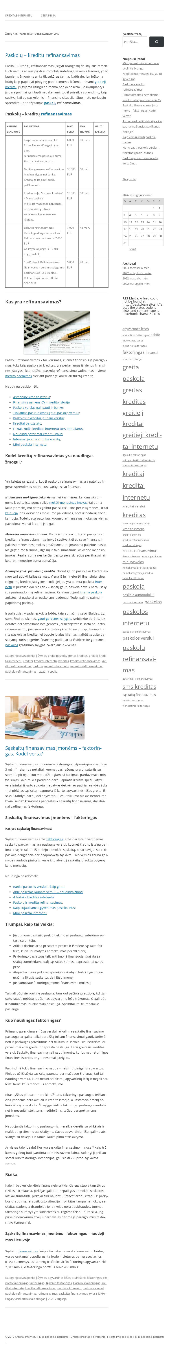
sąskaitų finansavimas (73, 1293)
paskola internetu (133, 602)
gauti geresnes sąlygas (54, 619)
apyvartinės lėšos (59, 1278)
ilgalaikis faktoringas (59, 1283)
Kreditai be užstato (27, 423)
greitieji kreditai (133, 418)
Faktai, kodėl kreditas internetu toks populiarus (48, 429)
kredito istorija (134, 529)
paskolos (11, 645)
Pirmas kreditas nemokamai (141, 95)
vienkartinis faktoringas (30, 1299)
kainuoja (11, 513)
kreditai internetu (45, 661)
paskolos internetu (56, 666)
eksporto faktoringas (135, 345)
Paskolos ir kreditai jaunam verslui (38, 418)
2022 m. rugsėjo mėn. (136, 284)
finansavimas (28, 1251)
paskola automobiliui (138, 595)
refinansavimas (56, 114)
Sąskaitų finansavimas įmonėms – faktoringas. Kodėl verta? (53, 750)
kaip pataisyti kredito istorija (139, 460)
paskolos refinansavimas (86, 666)
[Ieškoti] (156, 41)
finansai (152, 352)
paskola (38, 666)
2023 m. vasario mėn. (136, 268)
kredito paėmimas (18, 376)
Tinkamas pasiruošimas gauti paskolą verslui (46, 413)
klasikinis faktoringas (86, 1283)
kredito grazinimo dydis (136, 523)
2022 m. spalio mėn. (135, 278)
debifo (155, 334)
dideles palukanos (133, 340)
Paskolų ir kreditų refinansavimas (37, 902)
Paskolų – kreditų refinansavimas (42, 55)
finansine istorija (132, 359)
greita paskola (57, 656)
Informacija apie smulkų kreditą (36, 439)
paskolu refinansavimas (20, 671)
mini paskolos (133, 562)
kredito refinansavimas (85, 661)
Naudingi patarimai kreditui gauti (38, 434)
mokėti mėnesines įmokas (68, 502)
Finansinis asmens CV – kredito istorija (41, 402)
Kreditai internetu (25, 1337)
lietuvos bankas (131, 556)
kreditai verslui (134, 506)
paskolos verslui (93, 1288)
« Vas (132, 249)
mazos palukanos (152, 556)
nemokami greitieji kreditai (138, 573)
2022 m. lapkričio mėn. (137, 273)
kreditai (28, 661)
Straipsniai (48, 15)
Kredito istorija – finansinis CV (142, 100)
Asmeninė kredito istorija (31, 397)
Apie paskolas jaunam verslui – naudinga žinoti (48, 892)
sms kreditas (139, 686)
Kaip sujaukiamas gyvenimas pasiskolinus (44, 908)
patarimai (128, 678)
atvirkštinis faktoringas (87, 1278)
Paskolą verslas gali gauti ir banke (38, 407)
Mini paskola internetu (30, 444)
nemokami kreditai (133, 578)
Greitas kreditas (80, 1337)
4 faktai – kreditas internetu (33, 897)
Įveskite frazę (132, 34)
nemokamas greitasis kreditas (139, 567)
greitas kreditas (78, 656)
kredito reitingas (132, 545)
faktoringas (54, 839)
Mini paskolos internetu (53, 1337)
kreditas (63, 661)
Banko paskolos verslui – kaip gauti (38, 887)
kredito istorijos (132, 534)
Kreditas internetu (18, 15)
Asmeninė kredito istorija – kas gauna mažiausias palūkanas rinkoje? (142, 126)
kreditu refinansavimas (40, 1288)
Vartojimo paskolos (120, 1337)
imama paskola (91, 592)
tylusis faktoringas (133, 700)
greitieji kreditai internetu (142, 441)
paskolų (50, 103)
